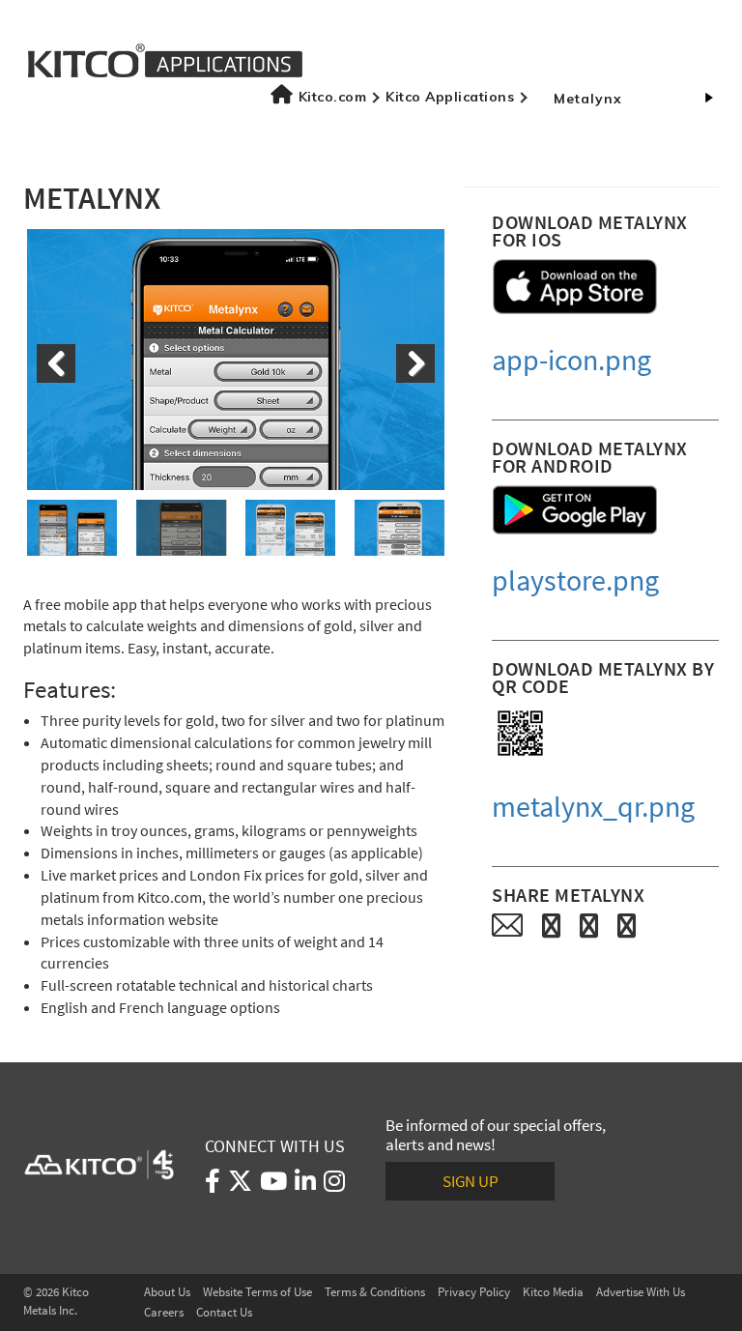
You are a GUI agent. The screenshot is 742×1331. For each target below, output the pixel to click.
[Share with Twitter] (589, 925)
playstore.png (575, 580)
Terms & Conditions (375, 1292)
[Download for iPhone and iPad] (575, 286)
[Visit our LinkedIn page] (305, 1185)
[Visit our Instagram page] (334, 1185)
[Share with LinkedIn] (626, 925)
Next (415, 363)
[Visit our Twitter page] (240, 1185)
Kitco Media (553, 1292)
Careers (164, 1312)
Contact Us (224, 1312)
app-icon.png (571, 360)
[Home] (165, 59)
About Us (167, 1292)
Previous (56, 363)
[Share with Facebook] (551, 925)
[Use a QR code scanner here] (520, 733)
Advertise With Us (640, 1292)
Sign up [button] (470, 1181)
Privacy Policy (474, 1292)
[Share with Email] (507, 925)
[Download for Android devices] (575, 509)
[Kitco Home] (99, 1164)
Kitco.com (333, 96)
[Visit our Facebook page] (212, 1185)
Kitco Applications (449, 96)
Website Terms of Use (257, 1292)
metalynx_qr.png (593, 807)
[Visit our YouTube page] (273, 1185)
